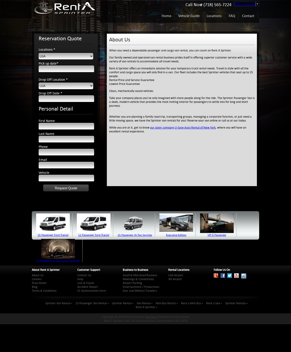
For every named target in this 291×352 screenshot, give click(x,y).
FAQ (232, 15)
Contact (248, 15)
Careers (37, 279)
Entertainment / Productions (141, 287)
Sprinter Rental (121, 303)
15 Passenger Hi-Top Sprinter (135, 235)
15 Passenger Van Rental (91, 303)
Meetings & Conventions (138, 279)
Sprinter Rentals (235, 303)
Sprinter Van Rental (57, 303)
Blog (35, 287)
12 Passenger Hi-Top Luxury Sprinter (58, 260)
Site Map (151, 317)
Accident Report (87, 287)
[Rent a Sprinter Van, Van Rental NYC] (65, 15)
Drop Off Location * (53, 79)
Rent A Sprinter (145, 307)
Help (80, 279)
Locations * (47, 49)
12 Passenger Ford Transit (93, 235)
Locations (214, 15)
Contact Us (84, 275)
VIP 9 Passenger (217, 235)
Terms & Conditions (44, 291)
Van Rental (144, 303)
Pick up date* (48, 63)
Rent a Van (213, 303)
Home (166, 15)
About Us (37, 275)
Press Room (39, 283)
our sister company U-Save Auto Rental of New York (183, 127)
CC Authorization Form (91, 291)
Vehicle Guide (189, 15)
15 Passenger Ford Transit (53, 235)
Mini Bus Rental (166, 303)
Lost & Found (85, 283)
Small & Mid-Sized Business (140, 275)
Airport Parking (132, 283)
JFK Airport (175, 279)
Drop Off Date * (50, 93)
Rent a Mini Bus (191, 303)
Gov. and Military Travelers (140, 291)
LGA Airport (175, 275)
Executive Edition (176, 235)
